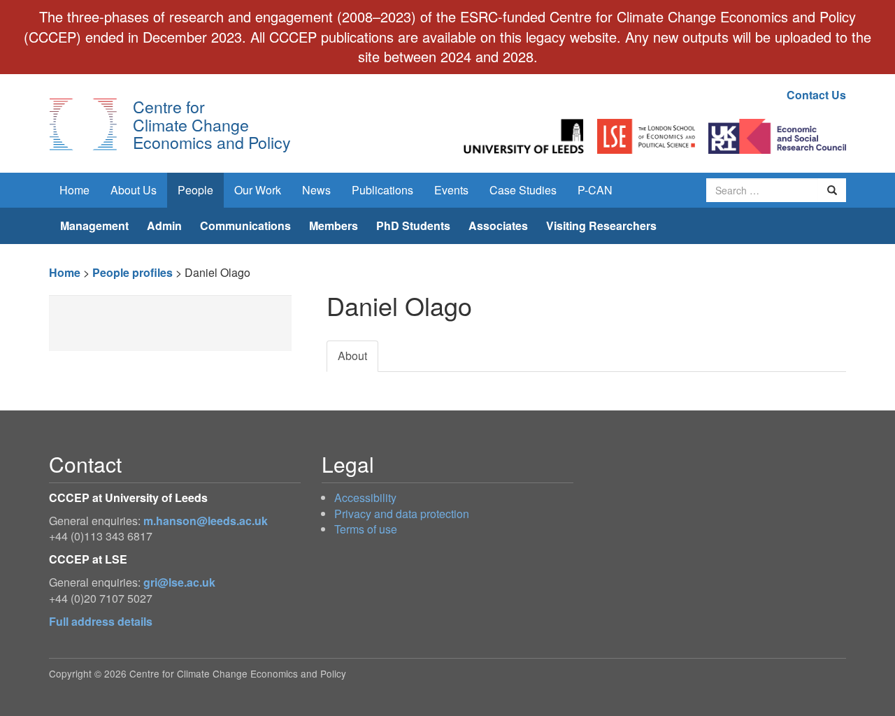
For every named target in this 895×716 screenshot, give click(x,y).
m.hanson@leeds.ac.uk (205, 521)
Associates (498, 225)
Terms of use (365, 529)
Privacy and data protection (401, 514)
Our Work (257, 190)
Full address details (100, 621)
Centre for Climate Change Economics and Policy (212, 124)
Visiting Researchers (601, 225)
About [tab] (352, 356)
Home (74, 190)
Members (333, 225)
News (316, 190)
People (195, 190)
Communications (245, 225)
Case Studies (523, 190)
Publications (382, 190)
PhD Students (413, 225)
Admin (164, 225)
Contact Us (816, 95)
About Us (133, 190)
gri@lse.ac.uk (179, 582)
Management (94, 225)
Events (451, 190)
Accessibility (365, 497)
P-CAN (595, 190)
